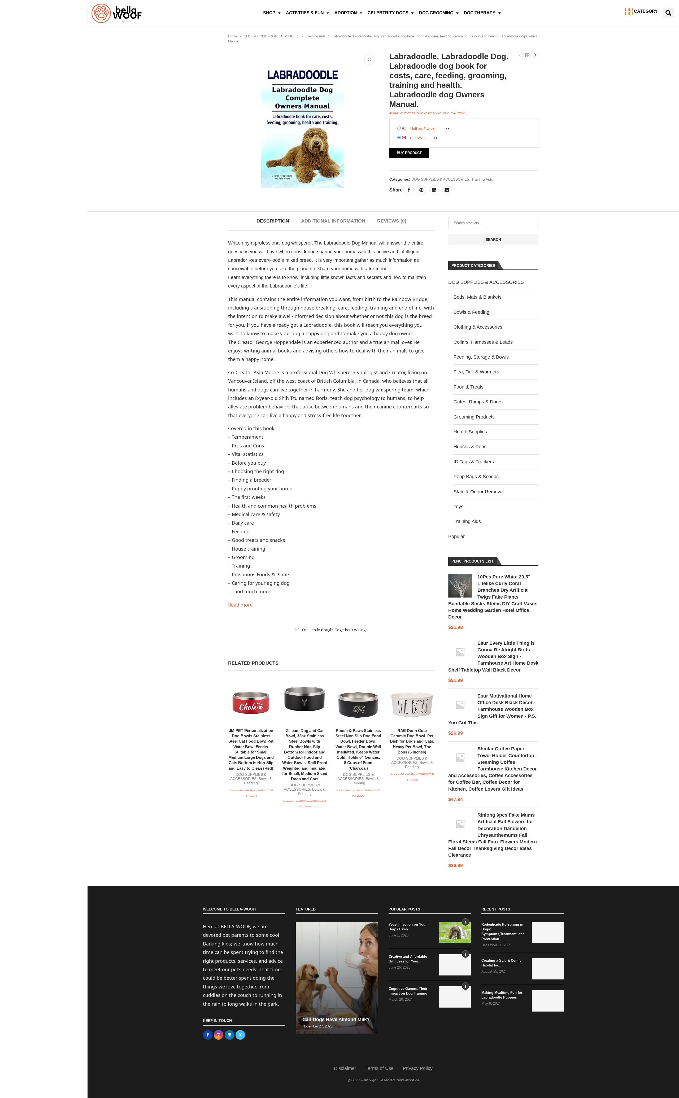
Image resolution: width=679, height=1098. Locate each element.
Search (493, 239)
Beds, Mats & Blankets (478, 297)
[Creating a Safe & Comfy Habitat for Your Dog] (548, 968)
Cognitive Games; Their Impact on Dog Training (408, 991)
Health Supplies (470, 431)
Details (461, 113)
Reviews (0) (391, 221)
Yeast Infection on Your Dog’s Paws (408, 926)
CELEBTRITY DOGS (388, 13)
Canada (416, 137)
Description (272, 221)
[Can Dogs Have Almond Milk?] (337, 978)
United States (422, 128)
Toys (458, 506)
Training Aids (316, 36)
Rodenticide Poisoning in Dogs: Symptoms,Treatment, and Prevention (503, 931)
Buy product (409, 153)
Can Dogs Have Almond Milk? (336, 1019)
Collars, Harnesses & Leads (483, 342)
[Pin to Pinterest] (421, 190)
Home (232, 36)
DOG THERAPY (479, 13)
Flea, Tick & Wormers (476, 371)
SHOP (269, 13)
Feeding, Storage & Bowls (481, 357)
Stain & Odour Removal (479, 491)
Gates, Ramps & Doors (478, 401)
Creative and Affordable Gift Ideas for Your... (408, 959)
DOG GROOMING (436, 13)
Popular (456, 536)
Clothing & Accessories (478, 327)
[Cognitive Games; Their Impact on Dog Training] (455, 997)
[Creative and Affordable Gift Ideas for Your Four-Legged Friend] (455, 964)
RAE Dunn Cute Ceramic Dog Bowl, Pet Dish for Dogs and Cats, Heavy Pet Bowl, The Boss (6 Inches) (412, 741)
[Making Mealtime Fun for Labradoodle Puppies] (548, 1001)
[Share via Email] (447, 190)
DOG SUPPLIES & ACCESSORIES (271, 36)
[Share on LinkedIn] (434, 190)
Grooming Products (474, 417)
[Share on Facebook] (409, 190)
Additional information (333, 221)
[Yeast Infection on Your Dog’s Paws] (455, 932)
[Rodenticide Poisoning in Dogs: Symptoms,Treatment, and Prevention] (548, 932)
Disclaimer (345, 1068)
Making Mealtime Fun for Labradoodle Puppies (501, 995)
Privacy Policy (418, 1068)
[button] (668, 13)
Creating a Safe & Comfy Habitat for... (501, 962)
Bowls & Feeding (471, 312)
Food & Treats (469, 387)
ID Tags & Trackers (474, 461)
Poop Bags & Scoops (476, 476)
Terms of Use (379, 1068)
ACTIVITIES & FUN (305, 13)
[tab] (272, 221)
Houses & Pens (470, 446)
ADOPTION (345, 13)
